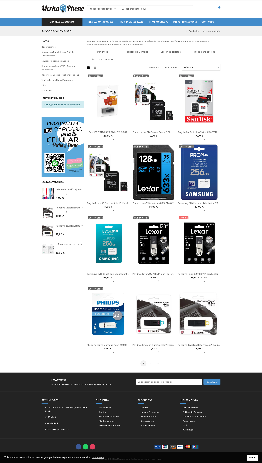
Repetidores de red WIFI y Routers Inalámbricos (58, 68)
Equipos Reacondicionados (55, 60)
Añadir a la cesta (189, 268)
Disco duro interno (102, 59)
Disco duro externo (204, 51)
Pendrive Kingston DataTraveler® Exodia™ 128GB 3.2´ (83, 225)
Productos (47, 90)
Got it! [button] (252, 457)
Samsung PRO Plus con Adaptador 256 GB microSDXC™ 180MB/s (211, 203)
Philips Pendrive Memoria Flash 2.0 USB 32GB (110, 345)
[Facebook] (78, 446)
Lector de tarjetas (171, 51)
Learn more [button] (98, 457)
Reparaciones (49, 46)
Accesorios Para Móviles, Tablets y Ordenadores (59, 54)
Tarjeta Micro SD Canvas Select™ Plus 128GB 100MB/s (114, 203)
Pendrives (102, 51)
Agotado (98, 127)
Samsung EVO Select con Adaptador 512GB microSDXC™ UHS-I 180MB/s (124, 274)
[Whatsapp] (85, 446)
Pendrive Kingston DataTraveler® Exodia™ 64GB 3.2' (83, 207)
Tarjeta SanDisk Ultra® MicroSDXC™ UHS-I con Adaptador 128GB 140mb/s (216, 132)
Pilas (44, 85)
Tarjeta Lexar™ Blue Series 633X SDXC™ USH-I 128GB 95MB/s (164, 203)
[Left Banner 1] (63, 145)
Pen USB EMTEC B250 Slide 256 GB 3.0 (108, 132)
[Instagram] (92, 446)
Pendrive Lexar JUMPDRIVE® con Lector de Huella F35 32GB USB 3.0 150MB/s (171, 274)
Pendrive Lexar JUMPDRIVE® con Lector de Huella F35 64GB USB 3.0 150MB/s (217, 274)
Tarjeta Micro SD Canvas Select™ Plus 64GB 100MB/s (160, 132)
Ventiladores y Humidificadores (57, 80)
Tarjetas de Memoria (136, 51)
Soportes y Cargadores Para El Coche (60, 74)
